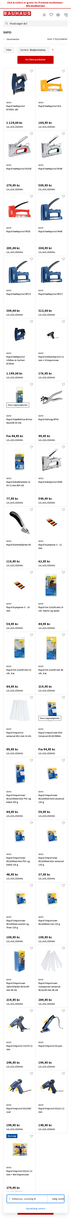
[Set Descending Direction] (53, 49)
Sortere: (24, 49)
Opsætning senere (35, 1208)
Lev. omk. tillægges (14, 126)
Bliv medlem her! (35, 5)
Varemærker (13, 39)
